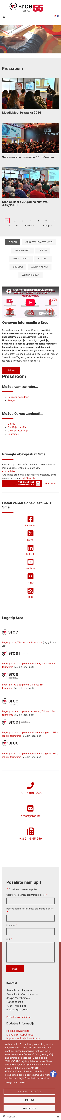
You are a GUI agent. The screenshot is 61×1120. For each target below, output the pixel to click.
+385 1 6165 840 (30, 793)
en (55, 15)
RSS (30, 597)
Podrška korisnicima (18, 1017)
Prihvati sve (29, 1108)
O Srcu (13, 242)
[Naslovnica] (26, 7)
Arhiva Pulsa (8, 471)
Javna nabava (39, 266)
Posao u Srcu (21, 258)
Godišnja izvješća (17, 427)
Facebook (30, 525)
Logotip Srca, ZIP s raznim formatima (22, 642)
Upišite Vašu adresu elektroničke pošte (26, 894)
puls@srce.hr (28, 478)
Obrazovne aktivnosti (38, 242)
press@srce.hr (30, 816)
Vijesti (43, 250)
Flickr (30, 582)
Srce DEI (18, 266)
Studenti (43, 258)
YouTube (30, 568)
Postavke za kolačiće (29, 1092)
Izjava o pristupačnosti (19, 1034)
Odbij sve (29, 1100)
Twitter (30, 539)
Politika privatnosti (17, 1030)
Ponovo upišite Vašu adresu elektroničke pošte (30, 908)
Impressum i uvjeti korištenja (23, 1038)
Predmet (10, 925)
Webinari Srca (30, 274)
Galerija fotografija (18, 430)
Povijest (12, 400)
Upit (8, 939)
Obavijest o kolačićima (15, 1082)
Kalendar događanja (18, 397)
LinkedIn (30, 554)
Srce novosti (22, 250)
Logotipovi (13, 434)
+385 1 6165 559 (30, 838)
